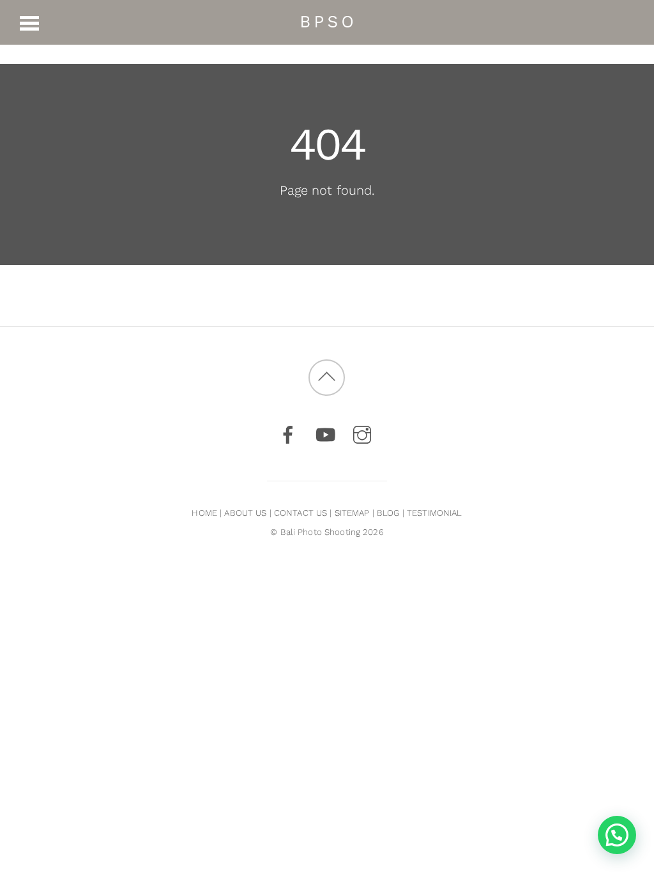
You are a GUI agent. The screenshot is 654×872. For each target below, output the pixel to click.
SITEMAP (352, 513)
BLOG (388, 513)
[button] (617, 835)
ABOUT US (245, 513)
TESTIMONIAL (434, 513)
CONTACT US (300, 513)
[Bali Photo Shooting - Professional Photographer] (327, 20)
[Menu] (30, 22)
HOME (204, 513)
